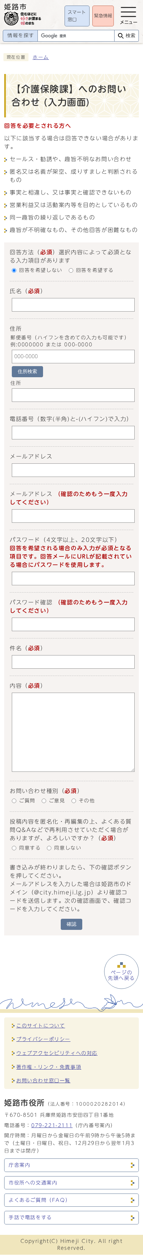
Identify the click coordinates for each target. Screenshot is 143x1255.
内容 (16, 685)
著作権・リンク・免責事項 (48, 1067)
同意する (30, 848)
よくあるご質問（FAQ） (39, 1200)
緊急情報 (103, 16)
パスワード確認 (31, 602)
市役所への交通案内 (33, 1182)
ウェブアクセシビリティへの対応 (57, 1053)
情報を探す (20, 35)
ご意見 (57, 801)
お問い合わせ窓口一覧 (43, 1080)
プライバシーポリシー (43, 1039)
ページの (121, 975)
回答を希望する (95, 270)
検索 (130, 35)
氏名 (16, 291)
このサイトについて (40, 1025)
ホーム (41, 57)
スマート (77, 16)
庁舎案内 (19, 1165)
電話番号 (22, 419)
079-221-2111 (52, 1125)
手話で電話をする (30, 1217)
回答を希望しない (40, 270)
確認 (71, 924)
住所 (15, 383)
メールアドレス (31, 456)
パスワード (25, 540)
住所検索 (27, 371)
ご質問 (27, 801)
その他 (87, 801)
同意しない (67, 848)
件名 (16, 648)
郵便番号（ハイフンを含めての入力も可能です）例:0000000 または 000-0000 (69, 341)
